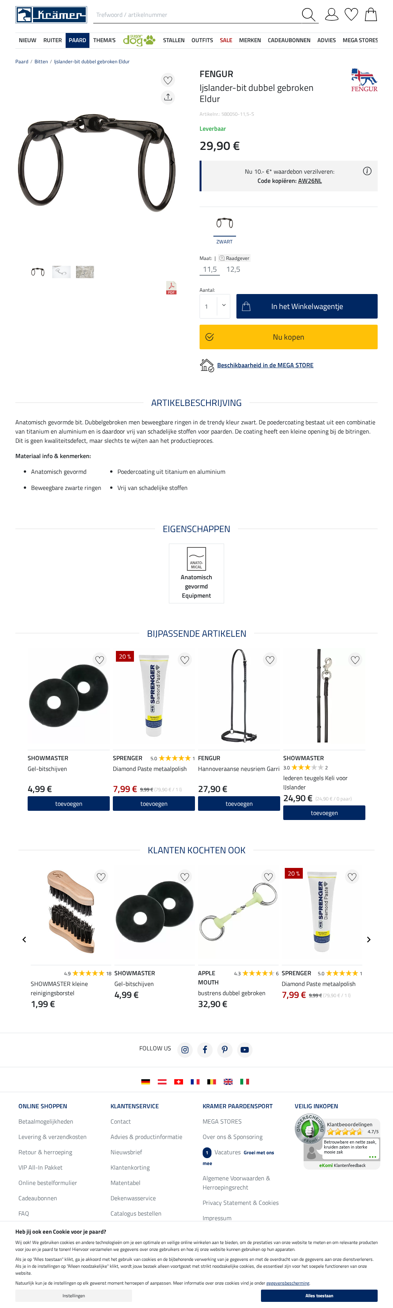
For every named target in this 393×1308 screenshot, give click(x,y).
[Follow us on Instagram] (185, 1050)
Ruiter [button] (52, 40)
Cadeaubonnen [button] (289, 40)
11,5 (210, 269)
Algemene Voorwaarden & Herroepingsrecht (236, 1182)
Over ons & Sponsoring (233, 1136)
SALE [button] (226, 40)
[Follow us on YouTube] (245, 1050)
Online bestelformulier (47, 1182)
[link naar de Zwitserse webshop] (180, 1081)
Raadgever (238, 258)
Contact (121, 1121)
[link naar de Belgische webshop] (213, 1081)
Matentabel (125, 1182)
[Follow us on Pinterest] (225, 1050)
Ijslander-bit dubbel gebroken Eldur (92, 61)
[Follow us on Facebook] (205, 1050)
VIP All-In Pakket (40, 1167)
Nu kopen (288, 337)
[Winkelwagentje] (371, 13)
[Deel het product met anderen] (168, 97)
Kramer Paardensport (237, 1106)
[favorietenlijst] (351, 13)
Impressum (217, 1218)
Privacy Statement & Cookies (241, 1202)
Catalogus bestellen (136, 1213)
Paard (21, 61)
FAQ (23, 1213)
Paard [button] (77, 40)
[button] (139, 40)
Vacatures (238, 1157)
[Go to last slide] (24, 939)
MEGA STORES (360, 40)
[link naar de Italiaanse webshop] (246, 1081)
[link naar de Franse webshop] (197, 1081)
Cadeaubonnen (37, 1198)
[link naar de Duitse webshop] (147, 1081)
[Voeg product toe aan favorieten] (168, 80)
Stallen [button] (174, 40)
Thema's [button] (104, 40)
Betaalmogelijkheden (45, 1121)
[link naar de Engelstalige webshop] (230, 1081)
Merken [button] (250, 40)
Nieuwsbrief (126, 1152)
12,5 (233, 269)
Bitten (41, 61)
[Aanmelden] (332, 13)
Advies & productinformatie (146, 1136)
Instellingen (74, 1295)
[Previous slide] (21, 162)
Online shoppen (42, 1106)
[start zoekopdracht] (310, 14)
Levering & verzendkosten (52, 1136)
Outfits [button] (202, 40)
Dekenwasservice (133, 1198)
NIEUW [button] (27, 40)
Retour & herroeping (45, 1152)
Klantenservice (135, 1106)
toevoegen (154, 803)
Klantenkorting (130, 1167)
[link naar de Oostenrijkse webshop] (164, 1081)
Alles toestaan (319, 1295)
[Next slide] (172, 162)
